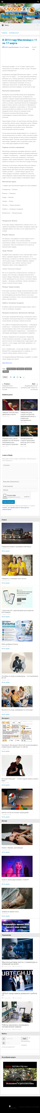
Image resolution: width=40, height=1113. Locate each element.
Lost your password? (9, 1047)
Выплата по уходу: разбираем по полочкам (17, 710)
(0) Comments (18, 966)
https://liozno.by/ (7, 363)
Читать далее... (6, 551)
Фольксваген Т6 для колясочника (20, 1083)
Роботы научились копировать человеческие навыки (15, 1026)
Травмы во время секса (10, 912)
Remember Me (25, 1041)
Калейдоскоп (14, 33)
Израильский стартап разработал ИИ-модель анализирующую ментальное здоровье (10, 441)
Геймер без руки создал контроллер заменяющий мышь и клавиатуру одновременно (28, 416)
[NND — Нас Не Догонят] (20, 9)
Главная (4, 33)
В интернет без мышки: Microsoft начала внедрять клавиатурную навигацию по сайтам (20, 746)
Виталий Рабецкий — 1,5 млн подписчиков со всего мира (20, 779)
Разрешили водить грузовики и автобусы (16, 547)
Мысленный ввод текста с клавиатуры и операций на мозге (19, 963)
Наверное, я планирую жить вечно (14, 578)
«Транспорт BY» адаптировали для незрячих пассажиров (18, 611)
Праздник (28, 369)
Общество (20, 369)
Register (24, 1045)
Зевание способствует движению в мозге (10, 413)
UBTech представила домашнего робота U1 (19, 994)
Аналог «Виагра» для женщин (12, 848)
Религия (5, 371)
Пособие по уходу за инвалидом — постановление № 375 (20, 677)
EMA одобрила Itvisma (10, 644)
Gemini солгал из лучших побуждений (15, 812)
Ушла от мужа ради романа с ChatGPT (15, 880)
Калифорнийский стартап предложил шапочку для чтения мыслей (27, 441)
